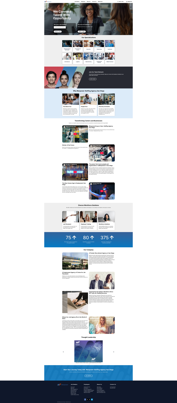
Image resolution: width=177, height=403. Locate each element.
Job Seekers (77, 1)
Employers (83, 1)
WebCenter (100, 1)
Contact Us (94, 1)
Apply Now (130, 1)
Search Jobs (121, 1)
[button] (63, 351)
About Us (88, 1)
